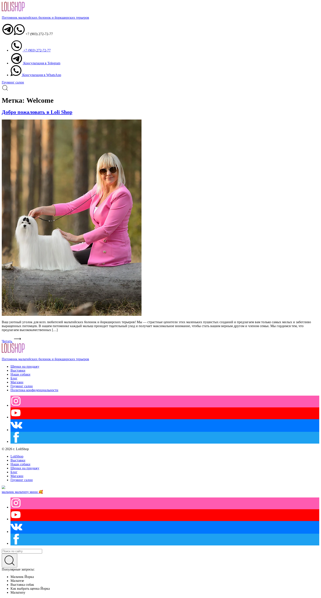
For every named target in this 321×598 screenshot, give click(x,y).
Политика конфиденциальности (34, 390)
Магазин (16, 382)
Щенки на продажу (24, 366)
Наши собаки (20, 374)
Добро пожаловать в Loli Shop (37, 112)
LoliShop (16, 456)
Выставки (17, 370)
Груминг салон (13, 82)
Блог (13, 378)
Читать (7, 341)
